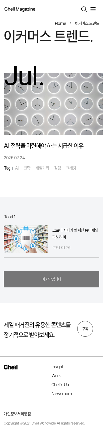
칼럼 (57, 168)
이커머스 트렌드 (87, 23)
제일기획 (42, 168)
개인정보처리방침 (17, 413)
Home (60, 23)
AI (16, 168)
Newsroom (62, 393)
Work (56, 375)
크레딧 (71, 168)
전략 (27, 168)
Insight (57, 366)
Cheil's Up (60, 384)
